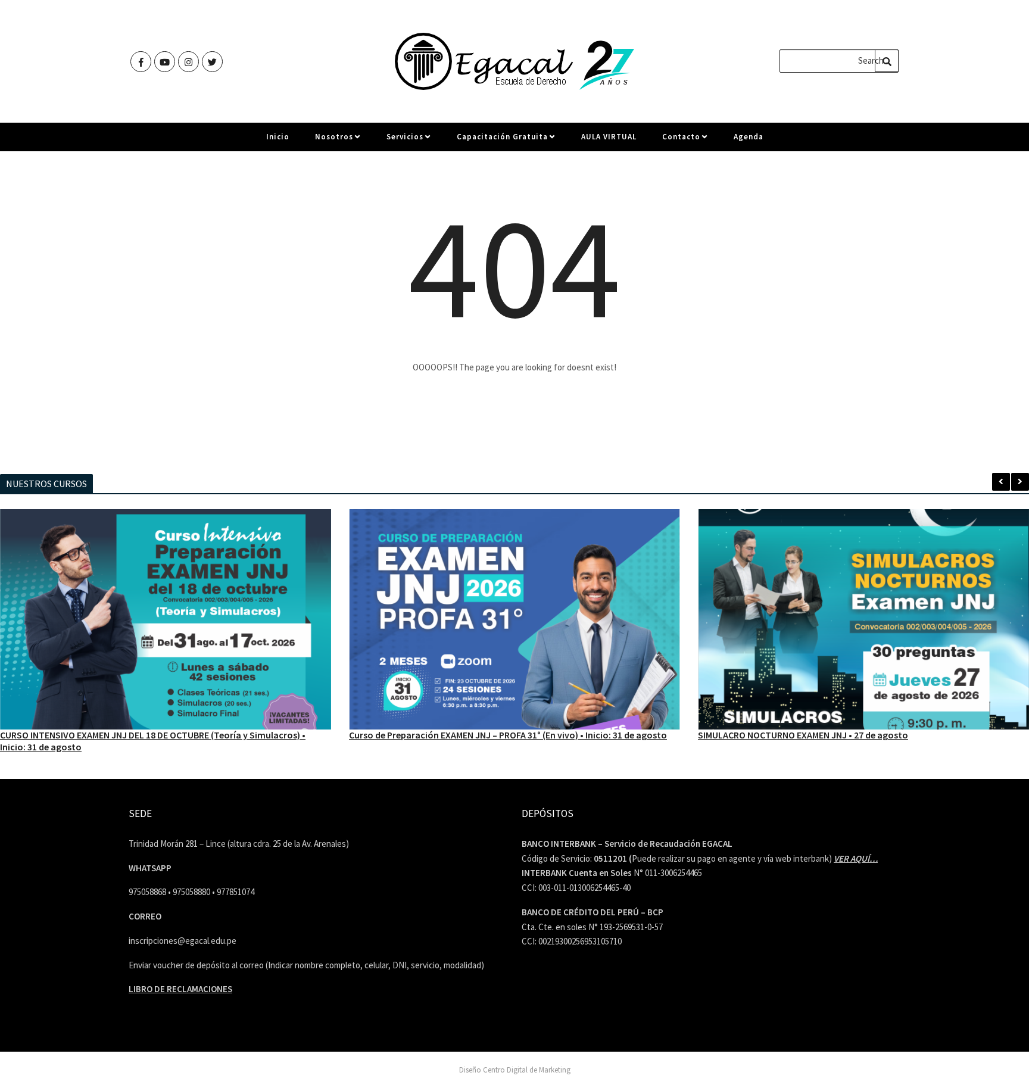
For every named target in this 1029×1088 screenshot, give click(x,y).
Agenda (748, 137)
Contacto (681, 137)
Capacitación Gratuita (502, 137)
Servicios (404, 137)
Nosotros (334, 137)
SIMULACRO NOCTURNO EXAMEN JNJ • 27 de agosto (803, 735)
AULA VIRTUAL (609, 137)
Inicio (277, 137)
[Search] (887, 60)
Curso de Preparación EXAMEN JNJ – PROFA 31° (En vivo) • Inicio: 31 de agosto (508, 735)
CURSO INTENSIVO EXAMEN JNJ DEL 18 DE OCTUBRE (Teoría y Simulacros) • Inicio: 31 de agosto (152, 740)
